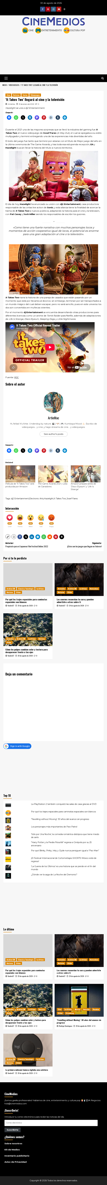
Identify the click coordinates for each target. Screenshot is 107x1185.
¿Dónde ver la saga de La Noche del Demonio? (54, 874)
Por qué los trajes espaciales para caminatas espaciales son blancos (26, 601)
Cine (8, 95)
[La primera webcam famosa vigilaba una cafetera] (28, 1050)
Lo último (40, 588)
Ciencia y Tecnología (25, 588)
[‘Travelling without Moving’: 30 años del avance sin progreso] (79, 1000)
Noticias (16, 95)
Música (77, 1009)
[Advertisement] (53, 770)
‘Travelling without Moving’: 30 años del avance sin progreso (79, 1021)
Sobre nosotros (13, 1143)
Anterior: (26, 544)
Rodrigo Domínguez (65, 1026)
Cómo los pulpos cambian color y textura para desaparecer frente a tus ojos (26, 651)
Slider (18, 592)
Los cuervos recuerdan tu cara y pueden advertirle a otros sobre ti (75, 601)
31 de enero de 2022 (26, 104)
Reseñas (96, 1009)
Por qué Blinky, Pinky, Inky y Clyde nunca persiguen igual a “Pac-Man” (65, 850)
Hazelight (48, 498)
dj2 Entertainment (20, 498)
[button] (6, 77)
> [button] (102, 78)
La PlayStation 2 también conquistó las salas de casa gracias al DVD (64, 804)
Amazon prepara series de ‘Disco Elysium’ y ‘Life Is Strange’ (83, 487)
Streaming (70, 1013)
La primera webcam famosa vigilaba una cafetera (26, 1069)
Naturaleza (94, 588)
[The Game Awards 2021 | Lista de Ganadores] (53, 473)
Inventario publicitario (16, 1155)
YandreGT (11, 605)
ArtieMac (11, 104)
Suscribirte (12, 1130)
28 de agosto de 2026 (25, 655)
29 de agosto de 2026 (25, 605)
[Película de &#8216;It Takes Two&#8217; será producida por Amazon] (20, 473)
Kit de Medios (12, 1149)
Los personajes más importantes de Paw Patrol (54, 826)
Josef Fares (72, 498)
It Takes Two (60, 498)
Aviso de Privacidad (15, 1162)
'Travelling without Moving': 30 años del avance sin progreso (60, 819)
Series (25, 95)
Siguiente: (84, 544)
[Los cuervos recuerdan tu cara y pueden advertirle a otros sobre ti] (79, 579)
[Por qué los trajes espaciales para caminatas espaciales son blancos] (28, 579)
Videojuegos (35, 95)
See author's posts (53, 434)
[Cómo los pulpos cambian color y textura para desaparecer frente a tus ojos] (28, 629)
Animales (61, 588)
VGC (16, 377)
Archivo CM (11, 588)
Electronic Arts (36, 498)
